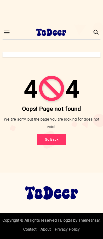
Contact (29, 229)
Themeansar (89, 220)
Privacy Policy (67, 229)
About (45, 229)
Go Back (51, 139)
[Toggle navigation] (7, 32)
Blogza (66, 220)
